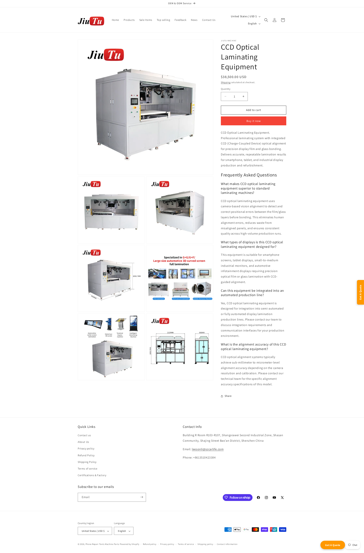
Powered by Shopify (129, 544)
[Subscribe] (141, 497)
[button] (266, 20)
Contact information (227, 544)
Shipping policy (205, 544)
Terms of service (87, 468)
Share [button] (228, 396)
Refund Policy (86, 455)
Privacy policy (86, 448)
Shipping (226, 82)
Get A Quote (332, 545)
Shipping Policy (87, 462)
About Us (83, 442)
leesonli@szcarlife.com (208, 449)
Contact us (84, 435)
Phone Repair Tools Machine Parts (102, 544)
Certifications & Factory (92, 475)
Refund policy (149, 544)
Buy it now (253, 121)
